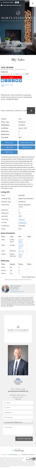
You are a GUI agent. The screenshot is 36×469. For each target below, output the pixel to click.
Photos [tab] (8, 85)
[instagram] (18, 2)
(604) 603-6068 (8, 2)
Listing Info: (5, 192)
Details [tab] (3, 85)
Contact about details (27, 143)
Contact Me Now (24, 439)
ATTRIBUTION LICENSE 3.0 (28, 454)
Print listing (9, 152)
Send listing (9, 147)
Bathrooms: (5, 260)
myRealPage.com (18, 450)
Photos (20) (9, 143)
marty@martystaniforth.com (12, 5)
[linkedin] (16, 2)
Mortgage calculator (26, 147)
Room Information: (8, 233)
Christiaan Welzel (12, 454)
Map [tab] (12, 85)
